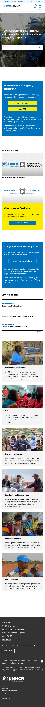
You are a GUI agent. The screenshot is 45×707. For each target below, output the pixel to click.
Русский (38, 2)
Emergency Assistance (8, 303)
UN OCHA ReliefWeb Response (13, 633)
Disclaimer (4, 686)
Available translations (22, 261)
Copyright (4, 693)
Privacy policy (5, 688)
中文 (32, 2)
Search (35, 7)
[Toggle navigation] (40, 5)
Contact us (8, 650)
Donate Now (6, 639)
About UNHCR (7, 636)
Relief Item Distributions (12, 306)
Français (13, 2)
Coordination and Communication (17, 495)
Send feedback (22, 222)
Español (20, 2)
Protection (4, 314)
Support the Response (13, 538)
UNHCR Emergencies (9, 626)
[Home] (11, 6)
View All (40, 332)
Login (38, 10)
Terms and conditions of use (9, 690)
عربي (27, 2)
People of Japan (18, 663)
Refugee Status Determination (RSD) (17, 316)
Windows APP (23, 103)
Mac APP (22, 109)
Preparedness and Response (15, 367)
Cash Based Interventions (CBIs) (15, 326)
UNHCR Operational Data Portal (13, 629)
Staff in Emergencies (12, 579)
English (6, 2)
